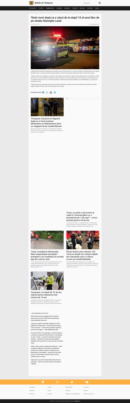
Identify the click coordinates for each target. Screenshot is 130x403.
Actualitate (32, 8)
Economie (59, 8)
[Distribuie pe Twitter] (55, 92)
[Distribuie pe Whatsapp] (47, 92)
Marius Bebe (96, 24)
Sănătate (67, 8)
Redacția (31, 394)
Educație (82, 8)
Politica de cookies (89, 394)
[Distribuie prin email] (51, 92)
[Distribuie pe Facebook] (43, 92)
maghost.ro (77, 401)
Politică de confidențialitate (72, 394)
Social (97, 8)
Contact (49, 394)
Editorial (89, 8)
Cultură (75, 8)
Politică (41, 8)
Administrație (50, 8)
